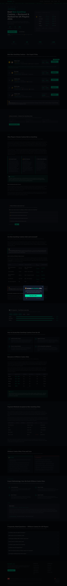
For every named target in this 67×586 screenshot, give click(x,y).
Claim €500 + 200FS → (33, 295)
